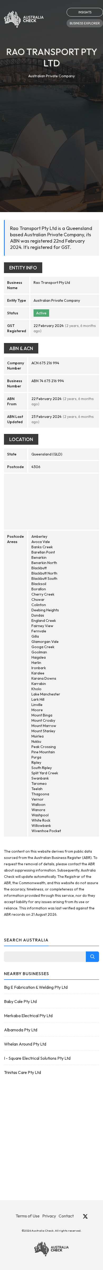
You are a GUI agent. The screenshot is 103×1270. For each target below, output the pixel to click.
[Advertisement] (51, 133)
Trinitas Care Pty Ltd (22, 1072)
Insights (84, 12)
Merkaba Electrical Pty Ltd (28, 1015)
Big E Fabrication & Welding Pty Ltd (36, 987)
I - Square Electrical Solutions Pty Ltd (37, 1058)
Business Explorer (85, 23)
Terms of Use (28, 1215)
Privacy (49, 1215)
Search (92, 956)
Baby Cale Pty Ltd (20, 1001)
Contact (66, 1215)
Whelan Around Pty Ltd (25, 1044)
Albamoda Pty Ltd (20, 1029)
